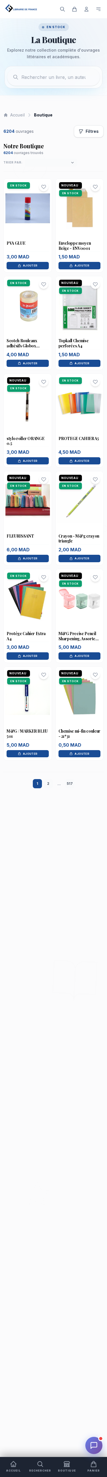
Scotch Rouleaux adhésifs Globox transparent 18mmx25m (22, 348)
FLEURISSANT (20, 536)
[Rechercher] (62, 9)
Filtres (92, 131)
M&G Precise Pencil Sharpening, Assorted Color (78, 638)
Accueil (17, 114)
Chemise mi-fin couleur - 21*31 (79, 733)
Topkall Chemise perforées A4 (73, 343)
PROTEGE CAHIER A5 (78, 438)
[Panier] (74, 9)
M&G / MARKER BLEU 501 (27, 733)
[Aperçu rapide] (28, 220)
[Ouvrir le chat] (93, 1445)
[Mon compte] (86, 9)
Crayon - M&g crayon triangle (78, 538)
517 (70, 783)
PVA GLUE (16, 243)
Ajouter (30, 265)
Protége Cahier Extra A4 (26, 636)
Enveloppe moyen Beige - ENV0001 (74, 245)
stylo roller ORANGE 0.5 (25, 441)
